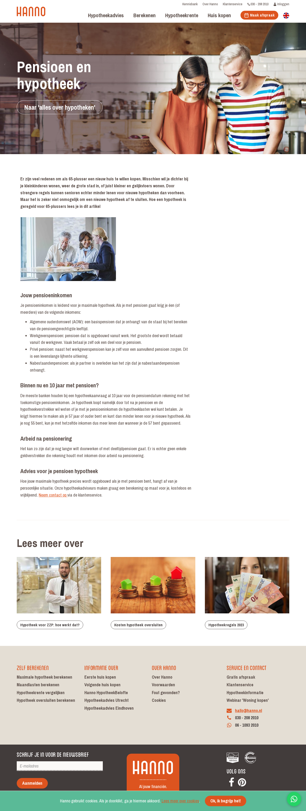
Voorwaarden (163, 685)
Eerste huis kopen (100, 677)
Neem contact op (53, 495)
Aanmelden (32, 783)
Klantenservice (232, 4)
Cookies (159, 700)
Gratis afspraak (241, 677)
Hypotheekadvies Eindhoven (109, 708)
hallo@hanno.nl (248, 711)
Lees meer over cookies (180, 801)
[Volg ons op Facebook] (231, 781)
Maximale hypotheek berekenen (44, 677)
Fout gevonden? (166, 693)
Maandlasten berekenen (38, 685)
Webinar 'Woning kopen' (248, 700)
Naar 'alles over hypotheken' (59, 107)
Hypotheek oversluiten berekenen (46, 700)
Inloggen (283, 4)
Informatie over (101, 667)
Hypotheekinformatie (245, 693)
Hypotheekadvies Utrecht (106, 700)
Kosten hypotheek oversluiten (138, 624)
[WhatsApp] (294, 799)
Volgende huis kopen (102, 685)
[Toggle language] (286, 15)
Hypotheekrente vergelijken (41, 693)
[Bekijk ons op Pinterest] (242, 781)
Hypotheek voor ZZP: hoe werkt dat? (50, 624)
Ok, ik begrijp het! (225, 801)
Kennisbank (190, 4)
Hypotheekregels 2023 (226, 624)
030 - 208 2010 (259, 4)
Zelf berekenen (33, 667)
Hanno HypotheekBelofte (106, 693)
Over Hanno (210, 4)
